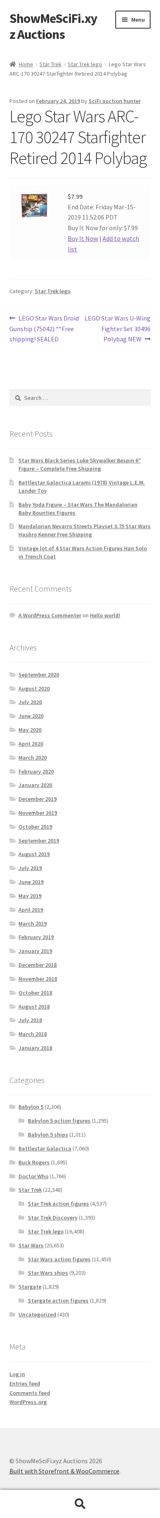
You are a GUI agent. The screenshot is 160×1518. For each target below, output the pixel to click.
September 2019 (38, 840)
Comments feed (29, 1393)
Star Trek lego (85, 64)
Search (80, 1504)
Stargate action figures (58, 1300)
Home (26, 64)
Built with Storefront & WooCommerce (64, 1471)
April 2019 (30, 909)
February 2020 (36, 771)
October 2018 (35, 992)
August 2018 (34, 1006)
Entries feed (24, 1383)
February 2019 (36, 937)
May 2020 (29, 729)
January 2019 (35, 951)
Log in (17, 1374)
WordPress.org (28, 1402)
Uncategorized (37, 1314)
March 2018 (32, 1034)
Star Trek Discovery (53, 1217)
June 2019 (30, 882)
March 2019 (32, 923)
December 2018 (37, 965)
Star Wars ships (48, 1272)
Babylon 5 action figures (59, 1120)
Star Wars (30, 1245)
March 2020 (32, 757)
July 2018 (30, 1020)
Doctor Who (33, 1176)
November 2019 (37, 812)
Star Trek (50, 64)
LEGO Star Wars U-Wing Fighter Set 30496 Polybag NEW (117, 328)
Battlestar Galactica (44, 1148)
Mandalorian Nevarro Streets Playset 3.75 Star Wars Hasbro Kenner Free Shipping (84, 530)
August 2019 (34, 854)
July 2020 (30, 702)
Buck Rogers (34, 1162)
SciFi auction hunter (115, 101)
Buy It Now (83, 238)
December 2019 (37, 799)
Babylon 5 (30, 1106)
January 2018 (35, 1048)
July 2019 (30, 868)
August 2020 (34, 688)
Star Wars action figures (59, 1259)
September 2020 (38, 674)
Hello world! (105, 615)
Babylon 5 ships (48, 1134)
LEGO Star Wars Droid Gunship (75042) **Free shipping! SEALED (44, 328)
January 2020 (35, 785)
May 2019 (29, 895)
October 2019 (35, 826)
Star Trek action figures (58, 1203)
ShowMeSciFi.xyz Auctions (53, 26)
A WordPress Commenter (49, 615)
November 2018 (37, 978)
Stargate (29, 1286)
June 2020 (30, 716)
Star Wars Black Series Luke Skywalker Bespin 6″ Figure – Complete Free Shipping (79, 464)
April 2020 (30, 743)
